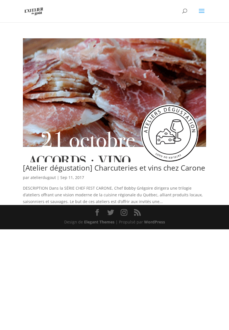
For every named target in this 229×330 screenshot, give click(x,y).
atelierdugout (43, 177)
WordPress (154, 222)
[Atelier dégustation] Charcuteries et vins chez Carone (114, 168)
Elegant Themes (99, 222)
